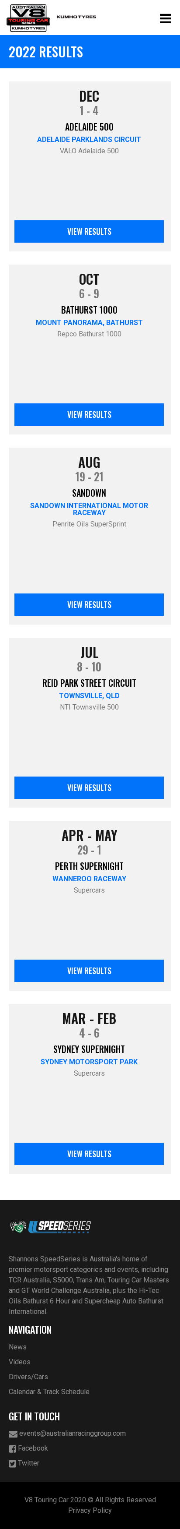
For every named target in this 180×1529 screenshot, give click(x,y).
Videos (20, 1362)
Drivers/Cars (28, 1377)
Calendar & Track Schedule (49, 1392)
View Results (89, 231)
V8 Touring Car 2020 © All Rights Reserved (90, 1500)
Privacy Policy (90, 1510)
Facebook (32, 1448)
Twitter (27, 1463)
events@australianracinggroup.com (71, 1433)
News (18, 1347)
